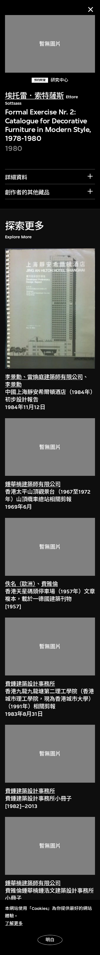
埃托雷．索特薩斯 (34, 96)
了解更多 (14, 923)
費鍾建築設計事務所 (30, 684)
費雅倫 (49, 584)
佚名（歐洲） (20, 584)
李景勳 (13, 384)
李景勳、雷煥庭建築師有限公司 (44, 377)
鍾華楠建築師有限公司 (33, 484)
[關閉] (91, 9)
